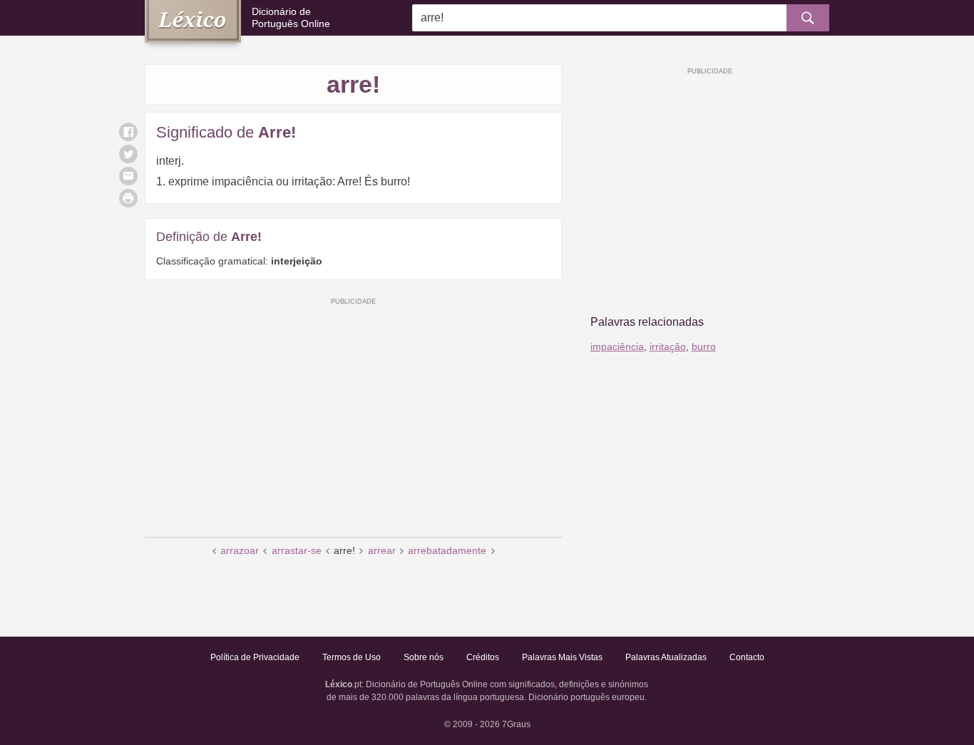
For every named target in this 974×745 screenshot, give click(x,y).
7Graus (516, 724)
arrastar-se (297, 550)
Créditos (482, 657)
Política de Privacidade (254, 657)
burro (704, 346)
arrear (382, 550)
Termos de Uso (351, 657)
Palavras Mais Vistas (562, 657)
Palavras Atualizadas (666, 657)
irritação (668, 346)
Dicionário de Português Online (291, 17)
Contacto (746, 657)
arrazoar (239, 550)
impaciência (617, 346)
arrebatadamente (447, 550)
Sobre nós (424, 657)
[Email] (128, 176)
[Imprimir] (128, 198)
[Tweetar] (128, 154)
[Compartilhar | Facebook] (128, 132)
